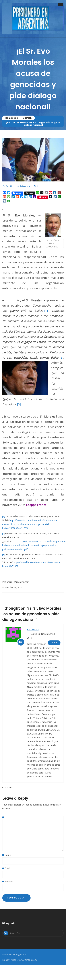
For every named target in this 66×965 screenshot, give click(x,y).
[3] (19, 404)
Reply (54, 642)
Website (9, 881)
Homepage (11, 118)
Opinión (27, 118)
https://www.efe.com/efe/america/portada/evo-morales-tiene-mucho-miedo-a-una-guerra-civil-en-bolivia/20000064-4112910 (29, 524)
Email (7, 868)
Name (8, 854)
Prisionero (25, 186)
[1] (46, 310)
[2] (61, 357)
